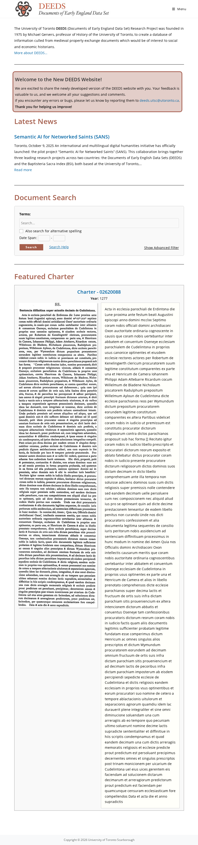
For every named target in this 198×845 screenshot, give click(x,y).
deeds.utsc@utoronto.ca (159, 100)
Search (31, 247)
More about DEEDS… (30, 53)
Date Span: (28, 237)
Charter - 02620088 (99, 292)
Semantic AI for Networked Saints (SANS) (61, 136)
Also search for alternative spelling (53, 231)
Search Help (59, 247)
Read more (23, 170)
